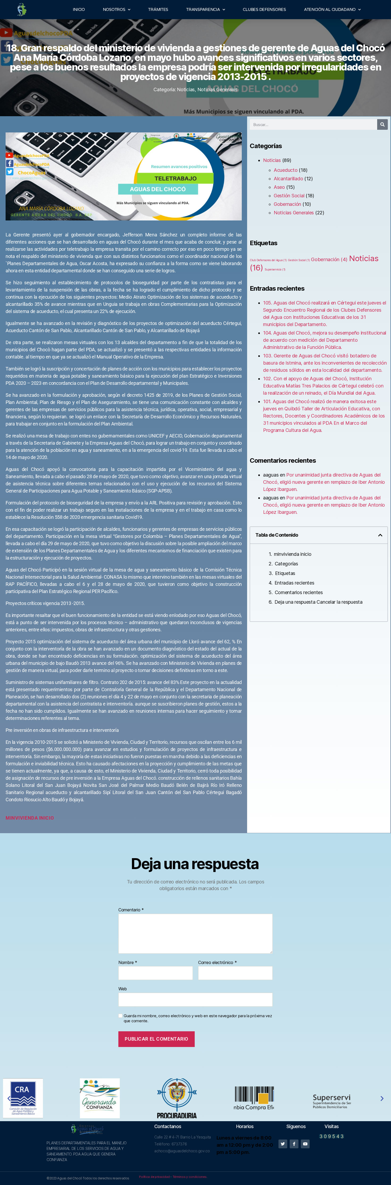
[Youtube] (305, 1144)
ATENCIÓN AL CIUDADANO (330, 9)
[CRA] (41, 1098)
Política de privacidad (154, 1177)
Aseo (279, 187)
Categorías (286, 563)
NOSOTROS (114, 9)
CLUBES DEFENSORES (264, 9)
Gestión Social (289, 195)
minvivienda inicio (292, 554)
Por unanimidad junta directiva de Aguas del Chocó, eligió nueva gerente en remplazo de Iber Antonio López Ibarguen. (324, 482)
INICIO (79, 9)
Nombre (127, 962)
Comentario (131, 910)
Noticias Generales (217, 89)
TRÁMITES (158, 9)
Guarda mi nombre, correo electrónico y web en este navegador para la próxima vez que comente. (198, 1018)
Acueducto (286, 170)
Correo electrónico (217, 962)
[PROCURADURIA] (195, 1098)
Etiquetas (285, 573)
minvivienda (22, 818)
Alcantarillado (288, 178)
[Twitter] (282, 1144)
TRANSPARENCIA (203, 9)
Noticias (186, 89)
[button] (380, 535)
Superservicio (275, 269)
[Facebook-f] (294, 1144)
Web (122, 988)
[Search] (382, 124)
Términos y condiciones (190, 1177)
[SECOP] (272, 1098)
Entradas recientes (294, 583)
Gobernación (287, 204)
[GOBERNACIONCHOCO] (118, 1098)
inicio (46, 818)
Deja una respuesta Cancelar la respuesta (318, 602)
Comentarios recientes (299, 592)
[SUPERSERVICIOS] (349, 1098)
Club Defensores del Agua (268, 260)
